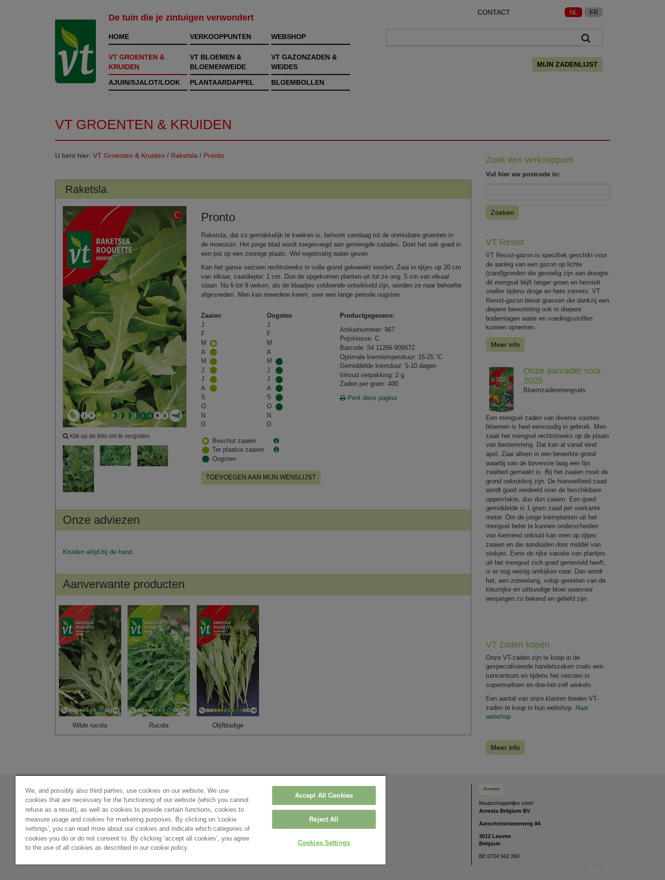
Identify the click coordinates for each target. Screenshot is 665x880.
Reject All (323, 819)
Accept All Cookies (324, 795)
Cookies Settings (324, 842)
